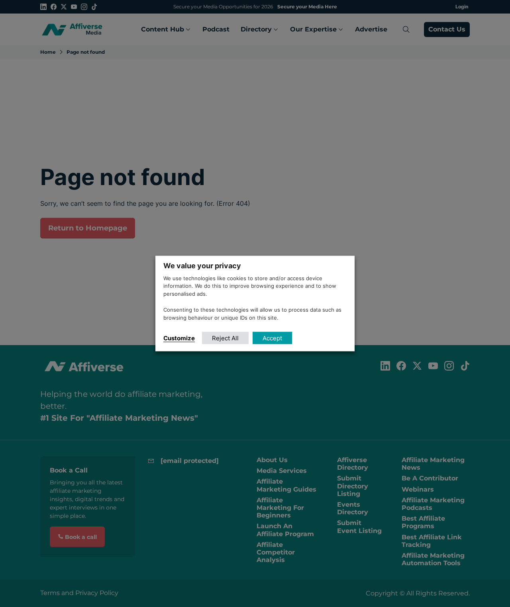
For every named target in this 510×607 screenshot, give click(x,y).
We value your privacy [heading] (202, 265)
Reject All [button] (225, 338)
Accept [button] (272, 338)
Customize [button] (179, 338)
